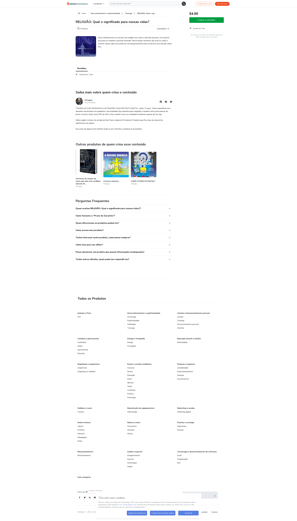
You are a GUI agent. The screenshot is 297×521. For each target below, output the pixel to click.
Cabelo (80, 426)
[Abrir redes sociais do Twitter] (171, 102)
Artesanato (132, 426)
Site (179, 463)
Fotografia (131, 346)
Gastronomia (82, 349)
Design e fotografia (136, 338)
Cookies (214, 512)
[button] (121, 208)
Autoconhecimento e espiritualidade (143, 313)
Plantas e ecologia (185, 422)
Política (130, 394)
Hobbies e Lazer (84, 408)
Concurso (131, 368)
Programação (182, 459)
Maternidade (182, 342)
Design (130, 342)
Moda (79, 441)
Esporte (130, 459)
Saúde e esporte (134, 451)
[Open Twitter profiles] (85, 497)
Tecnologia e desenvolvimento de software (197, 451)
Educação (131, 375)
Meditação (131, 324)
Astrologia (131, 317)
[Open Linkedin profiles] (90, 497)
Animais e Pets (84, 313)
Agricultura (181, 426)
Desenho (131, 430)
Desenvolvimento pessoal (188, 324)
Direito (130, 371)
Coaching (180, 320)
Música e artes (133, 422)
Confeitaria (81, 342)
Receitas (81, 353)
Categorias (97, 3)
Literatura (131, 390)
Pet (79, 317)
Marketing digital (184, 412)
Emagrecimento (133, 455)
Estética (80, 430)
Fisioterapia (132, 463)
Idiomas (130, 382)
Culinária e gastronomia (88, 338)
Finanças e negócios (186, 364)
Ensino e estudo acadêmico (139, 364)
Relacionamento (84, 455)
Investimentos (183, 379)
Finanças (180, 375)
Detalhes (81, 68)
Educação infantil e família (189, 338)
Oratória (180, 328)
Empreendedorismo (185, 371)
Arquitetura (82, 368)
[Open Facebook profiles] (79, 497)
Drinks (80, 346)
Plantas (180, 430)
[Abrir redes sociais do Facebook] (161, 102)
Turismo (80, 412)
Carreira (180, 317)
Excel (179, 455)
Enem (129, 379)
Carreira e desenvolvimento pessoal (193, 313)
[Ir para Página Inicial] (78, 4)
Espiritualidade (133, 320)
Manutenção (132, 412)
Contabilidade (182, 368)
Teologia (131, 328)
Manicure (81, 433)
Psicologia (131, 397)
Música (130, 433)
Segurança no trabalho (86, 371)
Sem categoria (84, 477)
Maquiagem (82, 437)
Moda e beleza (84, 422)
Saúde (129, 466)
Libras (129, 386)
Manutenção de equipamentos (140, 408)
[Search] (184, 4)
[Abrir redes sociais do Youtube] (166, 102)
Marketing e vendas (186, 408)
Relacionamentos (85, 451)
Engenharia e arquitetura (88, 364)
